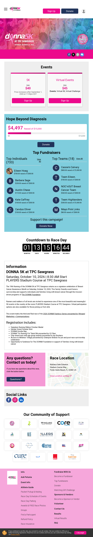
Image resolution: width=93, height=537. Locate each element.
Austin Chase (22, 190)
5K (28, 80)
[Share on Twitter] (73, 54)
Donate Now (45, 226)
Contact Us (59, 509)
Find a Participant (28, 515)
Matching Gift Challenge (64, 490)
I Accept (80, 533)
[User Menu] (84, 11)
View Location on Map (60, 376)
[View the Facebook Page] (8, 399)
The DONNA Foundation (31, 295)
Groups (24, 510)
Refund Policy (27, 519)
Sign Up (51, 11)
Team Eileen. (68, 176)
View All (39, 160)
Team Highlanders (71, 199)
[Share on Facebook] (69, 54)
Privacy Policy (15, 534)
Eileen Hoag (21, 170)
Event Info (25, 482)
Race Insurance (27, 524)
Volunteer (59, 504)
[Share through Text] (82, 54)
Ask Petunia (26, 477)
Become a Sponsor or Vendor (67, 499)
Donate (69, 11)
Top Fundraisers (61, 481)
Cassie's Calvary (70, 167)
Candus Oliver (23, 209)
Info (23, 472)
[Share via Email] (78, 54)
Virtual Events (65, 80)
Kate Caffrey (22, 199)
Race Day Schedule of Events (33, 496)
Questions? (16, 379)
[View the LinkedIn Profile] (21, 399)
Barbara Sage (22, 180)
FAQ (56, 523)
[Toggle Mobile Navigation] (5, 9)
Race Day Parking (28, 501)
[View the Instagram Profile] (15, 399)
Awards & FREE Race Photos (33, 505)
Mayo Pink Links (70, 209)
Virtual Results (60, 518)
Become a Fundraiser (63, 476)
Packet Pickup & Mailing (31, 492)
